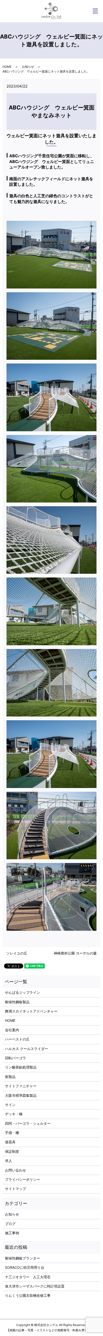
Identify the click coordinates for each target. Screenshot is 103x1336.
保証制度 (12, 1151)
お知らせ (28, 66)
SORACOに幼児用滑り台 (24, 1267)
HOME (7, 66)
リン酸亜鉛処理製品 (20, 1067)
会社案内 (12, 1030)
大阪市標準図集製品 (20, 1095)
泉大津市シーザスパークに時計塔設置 (34, 1286)
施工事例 (12, 1233)
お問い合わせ (15, 1170)
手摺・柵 (12, 1132)
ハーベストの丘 (17, 1039)
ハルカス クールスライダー (26, 1048)
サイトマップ (15, 1188)
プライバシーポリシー (22, 1179)
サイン (10, 1104)
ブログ (10, 1224)
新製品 (10, 1076)
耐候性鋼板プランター (22, 1258)
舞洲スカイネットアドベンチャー (31, 1011)
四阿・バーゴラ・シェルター (27, 1123)
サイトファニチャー (20, 1086)
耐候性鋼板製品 (17, 1002)
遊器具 (10, 1142)
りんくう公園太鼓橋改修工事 (27, 1295)
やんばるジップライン (22, 992)
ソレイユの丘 (16, 953)
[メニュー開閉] (95, 11)
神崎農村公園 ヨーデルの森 (75, 953)
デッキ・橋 (13, 1114)
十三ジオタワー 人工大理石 (27, 1277)
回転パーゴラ (15, 1058)
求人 (8, 1160)
